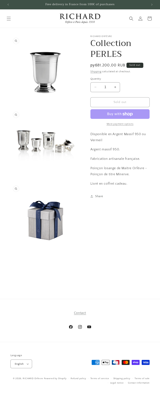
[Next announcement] (151, 4)
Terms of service (99, 378)
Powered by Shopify (55, 378)
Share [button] (99, 196)
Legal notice (117, 383)
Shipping (95, 71)
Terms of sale (142, 378)
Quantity (95, 78)
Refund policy (78, 378)
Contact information (139, 383)
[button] (8, 18)
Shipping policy (122, 378)
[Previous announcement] (8, 4)
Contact (80, 313)
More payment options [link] (120, 124)
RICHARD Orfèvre (33, 378)
